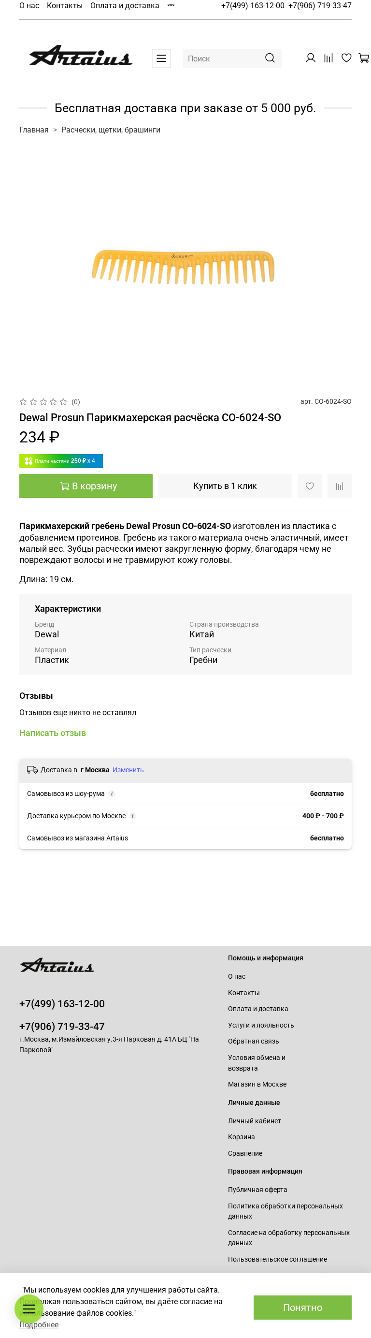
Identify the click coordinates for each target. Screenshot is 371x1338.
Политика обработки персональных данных (285, 1211)
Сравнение (245, 1153)
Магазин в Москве (257, 1084)
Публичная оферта (257, 1190)
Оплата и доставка (124, 5)
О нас (29, 5)
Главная (34, 129)
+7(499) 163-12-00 (253, 5)
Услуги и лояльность (261, 1025)
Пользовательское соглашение (277, 1259)
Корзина (241, 1137)
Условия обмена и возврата (256, 1063)
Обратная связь (253, 1041)
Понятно (302, 1307)
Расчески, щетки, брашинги (110, 129)
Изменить (128, 770)
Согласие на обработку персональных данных (289, 1238)
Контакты (65, 5)
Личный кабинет (254, 1121)
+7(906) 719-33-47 (320, 5)
